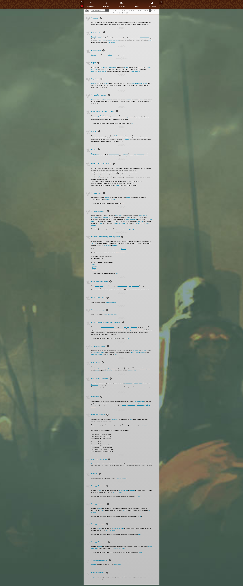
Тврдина (105, 116)
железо (100, 354)
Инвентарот (94, 385)
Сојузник (93, 55)
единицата (94, 69)
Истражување (95, 154)
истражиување (99, 286)
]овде (134, 229)
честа (104, 40)
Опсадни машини (120, 253)
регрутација (104, 67)
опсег (122, 39)
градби (100, 116)
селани (126, 67)
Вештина (93, 83)
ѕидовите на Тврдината (107, 217)
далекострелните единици (110, 314)
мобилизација (112, 67)
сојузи (101, 510)
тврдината (144, 425)
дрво (115, 354)
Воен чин (93, 564)
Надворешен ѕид (131, 118)
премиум (101, 176)
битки (99, 369)
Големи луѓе (121, 6)
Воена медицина (110, 199)
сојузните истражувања (117, 528)
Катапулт (94, 266)
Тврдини (93, 243)
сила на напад (118, 331)
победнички (94, 369)
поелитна (148, 67)
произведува (96, 352)
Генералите (106, 83)
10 (161, 2)
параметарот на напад (113, 40)
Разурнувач (107, 245)
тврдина (131, 419)
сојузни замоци (132, 370)
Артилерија (115, 245)
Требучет (94, 270)
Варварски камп (128, 383)
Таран (93, 264)
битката (128, 197)
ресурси (100, 118)
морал (108, 331)
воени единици (140, 223)
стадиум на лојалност (121, 478)
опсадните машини (139, 154)
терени (97, 370)
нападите (98, 39)
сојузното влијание (111, 302)
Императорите (107, 99)
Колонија (93, 37)
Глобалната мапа (118, 136)
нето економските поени (107, 327)
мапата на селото (135, 71)
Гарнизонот (115, 419)
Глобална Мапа (91, 6)
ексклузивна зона (109, 370)
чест (112, 331)
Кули (121, 118)
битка (128, 217)
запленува (140, 221)
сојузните (143, 156)
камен (107, 354)
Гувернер (128, 99)
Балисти (123, 249)
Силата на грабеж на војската (139, 83)
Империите (134, 327)
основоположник (144, 37)
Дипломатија (152, 6)
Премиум (93, 71)
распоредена (94, 217)
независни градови (145, 369)
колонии (124, 405)
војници (139, 67)
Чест (123, 510)
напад (149, 40)
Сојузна (93, 577)
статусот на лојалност (118, 492)
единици (125, 154)
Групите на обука (101, 71)
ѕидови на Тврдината (131, 219)
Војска (136, 6)
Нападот (141, 99)
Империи (140, 329)
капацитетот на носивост (120, 223)
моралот (100, 40)
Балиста (94, 268)
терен (99, 37)
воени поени (117, 564)
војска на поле (143, 215)
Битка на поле (119, 215)
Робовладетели (138, 383)
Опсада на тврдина (113, 369)
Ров (124, 118)
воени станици (140, 405)
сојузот (110, 55)
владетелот (112, 42)
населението (134, 352)
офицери (121, 577)
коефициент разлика (133, 331)
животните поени (114, 154)
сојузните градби (123, 490)
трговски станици (131, 405)
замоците (132, 490)
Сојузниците (126, 139)
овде (132, 123)
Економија (106, 6)
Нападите (126, 327)
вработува (135, 350)
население (106, 118)
